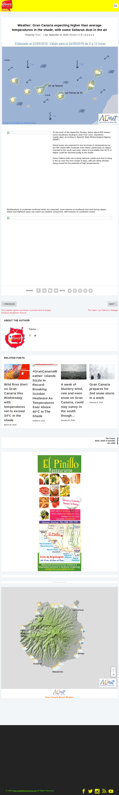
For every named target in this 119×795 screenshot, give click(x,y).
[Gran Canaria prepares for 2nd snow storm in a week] (102, 371)
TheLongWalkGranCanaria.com (25, 791)
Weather (73, 35)
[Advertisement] (59, 188)
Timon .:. (39, 35)
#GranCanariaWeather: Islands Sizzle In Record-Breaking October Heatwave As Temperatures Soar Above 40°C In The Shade (45, 394)
